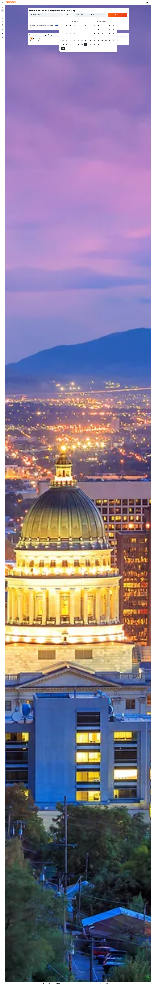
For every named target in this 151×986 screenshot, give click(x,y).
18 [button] (66, 41)
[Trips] (3, 29)
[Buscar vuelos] (3, 7)
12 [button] (70, 37)
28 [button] (78, 44)
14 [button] (78, 37)
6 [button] (74, 33)
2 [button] (85, 29)
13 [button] (74, 37)
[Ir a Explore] (3, 18)
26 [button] (70, 44)
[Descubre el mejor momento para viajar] (3, 24)
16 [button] (85, 37)
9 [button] (85, 33)
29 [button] (82, 44)
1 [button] (94, 29)
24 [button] (63, 44)
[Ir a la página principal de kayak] (10, 2)
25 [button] (66, 44)
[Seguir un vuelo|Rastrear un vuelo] (3, 21)
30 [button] (85, 44)
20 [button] (74, 41)
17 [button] (63, 41)
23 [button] (85, 41)
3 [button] (102, 29)
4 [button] (66, 33)
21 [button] (78, 41)
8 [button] (94, 33)
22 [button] (82, 41)
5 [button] (70, 33)
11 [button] (66, 37)
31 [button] (63, 48)
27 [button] (74, 44)
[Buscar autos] (3, 13)
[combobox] (45, 15)
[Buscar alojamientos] (3, 10)
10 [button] (63, 37)
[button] (2, 2)
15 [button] (81, 37)
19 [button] (70, 41)
